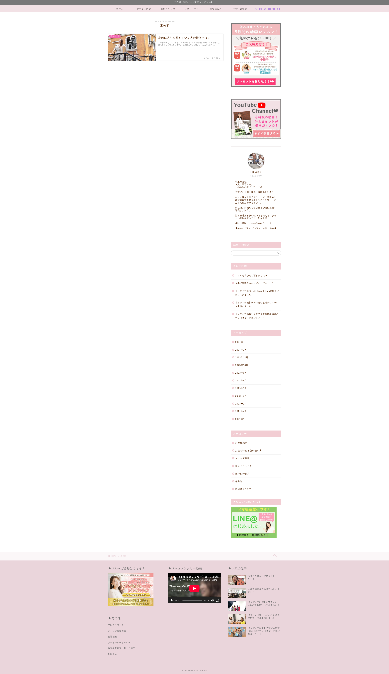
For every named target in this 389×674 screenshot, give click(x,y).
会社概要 (112, 636)
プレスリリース (116, 625)
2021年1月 (241, 419)
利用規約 (112, 654)
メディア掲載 (242, 458)
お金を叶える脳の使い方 (248, 450)
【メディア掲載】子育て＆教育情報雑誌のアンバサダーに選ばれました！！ (257, 316)
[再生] (171, 600)
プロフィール (191, 8)
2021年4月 (241, 411)
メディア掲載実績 (117, 631)
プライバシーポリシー (119, 642)
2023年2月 (241, 396)
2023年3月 (241, 388)
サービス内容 (144, 8)
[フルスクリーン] (217, 600)
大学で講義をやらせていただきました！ (255, 283)
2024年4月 (241, 342)
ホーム (120, 8)
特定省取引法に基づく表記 (121, 648)
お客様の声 (216, 8)
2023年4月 (241, 380)
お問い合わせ (239, 8)
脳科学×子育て (243, 489)
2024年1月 (241, 349)
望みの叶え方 (242, 473)
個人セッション (243, 466)
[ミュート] (212, 600)
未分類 (239, 481)
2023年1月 (241, 403)
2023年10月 (241, 365)
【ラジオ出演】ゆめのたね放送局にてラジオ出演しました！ (257, 304)
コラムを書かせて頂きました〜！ (252, 275)
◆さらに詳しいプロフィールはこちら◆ (256, 228)
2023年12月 (241, 357)
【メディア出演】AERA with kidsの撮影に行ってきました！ (257, 293)
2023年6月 (241, 372)
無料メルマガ (168, 8)
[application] (194, 588)
